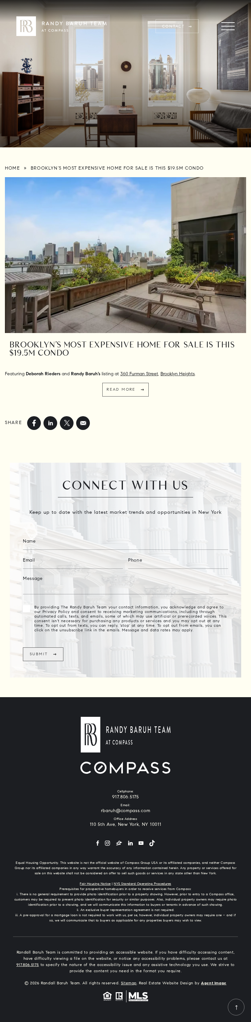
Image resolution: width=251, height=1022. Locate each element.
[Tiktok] (152, 843)
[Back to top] (236, 1007)
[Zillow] (119, 843)
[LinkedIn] (130, 843)
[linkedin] (50, 423)
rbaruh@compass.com (125, 811)
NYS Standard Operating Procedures (142, 884)
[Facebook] (97, 843)
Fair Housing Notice (95, 884)
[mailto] (83, 423)
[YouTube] (141, 843)
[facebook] (34, 423)
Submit (39, 654)
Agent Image (213, 983)
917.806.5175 (125, 797)
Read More (121, 390)
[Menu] (228, 26)
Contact (173, 26)
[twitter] (67, 423)
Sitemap (129, 983)
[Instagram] (107, 843)
